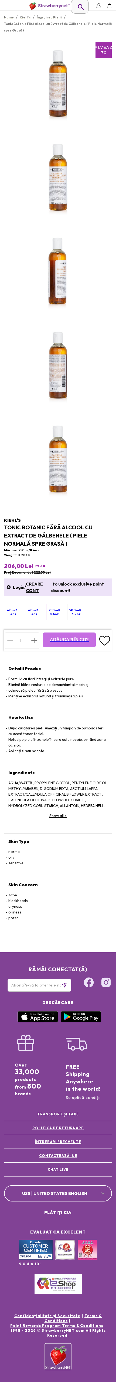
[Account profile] (98, 5)
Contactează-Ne (58, 1155)
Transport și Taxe (58, 1114)
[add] (34, 640)
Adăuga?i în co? (69, 639)
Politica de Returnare (58, 1128)
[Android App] (81, 1021)
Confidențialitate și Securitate (47, 1315)
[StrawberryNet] (48, 5)
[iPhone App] (38, 1021)
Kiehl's (12, 520)
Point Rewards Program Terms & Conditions (56, 1325)
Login (18, 587)
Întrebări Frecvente (58, 1142)
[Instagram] (106, 983)
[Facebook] (89, 983)
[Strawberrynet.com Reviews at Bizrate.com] (36, 1258)
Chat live (58, 1169)
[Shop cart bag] (109, 5)
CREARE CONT (34, 587)
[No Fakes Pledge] (87, 1255)
